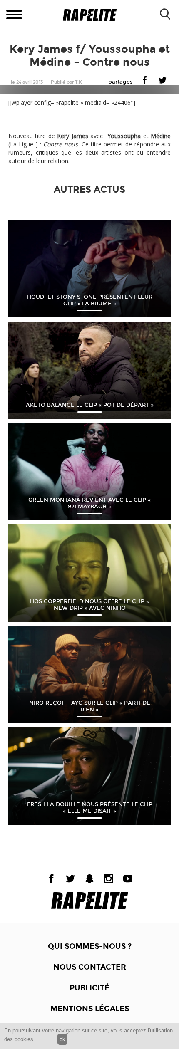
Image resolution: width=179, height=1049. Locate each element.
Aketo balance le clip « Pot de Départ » (90, 405)
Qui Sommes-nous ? (90, 946)
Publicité (89, 987)
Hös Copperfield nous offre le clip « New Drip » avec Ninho (89, 604)
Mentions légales (89, 1008)
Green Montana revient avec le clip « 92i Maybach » (89, 503)
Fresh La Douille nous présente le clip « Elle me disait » (89, 807)
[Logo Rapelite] (90, 15)
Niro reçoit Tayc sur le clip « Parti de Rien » (89, 706)
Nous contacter (89, 967)
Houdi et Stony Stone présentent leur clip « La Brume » (89, 300)
